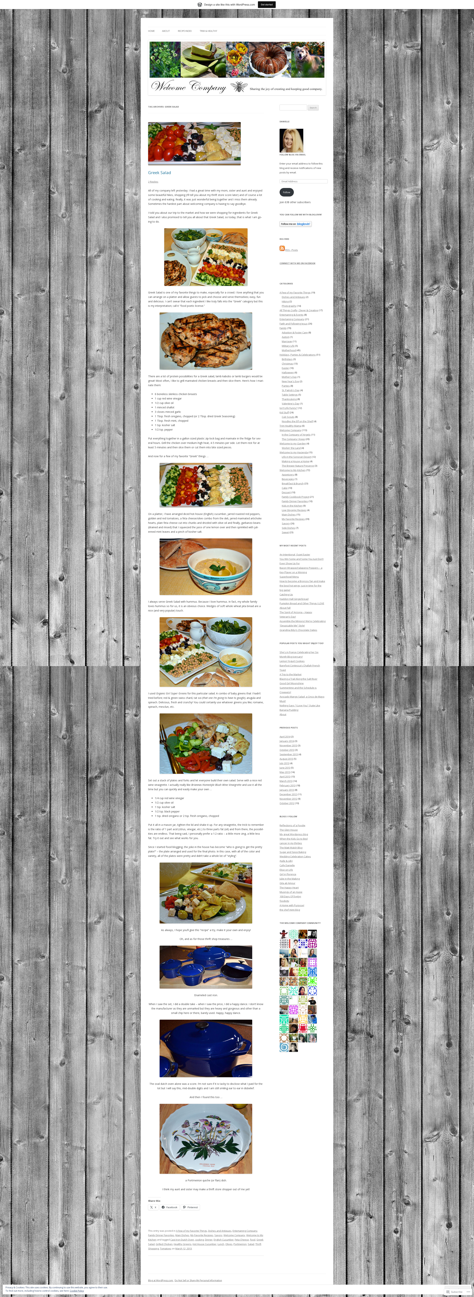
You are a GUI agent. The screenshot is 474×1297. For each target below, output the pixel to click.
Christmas (287, 363)
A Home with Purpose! (292, 905)
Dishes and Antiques (219, 1230)
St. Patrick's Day (291, 390)
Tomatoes (165, 1248)
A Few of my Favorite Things (191, 1230)
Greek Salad (159, 172)
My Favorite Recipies (201, 1235)
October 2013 (287, 750)
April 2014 (285, 736)
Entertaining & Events (291, 314)
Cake (285, 488)
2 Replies (153, 181)
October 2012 (287, 803)
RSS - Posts (291, 250)
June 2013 (285, 767)
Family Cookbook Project (295, 496)
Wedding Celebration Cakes (295, 856)
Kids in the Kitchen (292, 505)
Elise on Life (286, 869)
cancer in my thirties (291, 843)
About (166, 31)
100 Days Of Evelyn (290, 896)
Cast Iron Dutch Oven (182, 1239)
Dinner (209, 1239)
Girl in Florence (288, 874)
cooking (199, 1239)
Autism (285, 337)
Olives (228, 1244)
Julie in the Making (290, 878)
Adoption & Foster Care (295, 332)
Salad (251, 1244)
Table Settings (290, 394)
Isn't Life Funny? (288, 408)
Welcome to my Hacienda (294, 452)
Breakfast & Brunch (293, 483)
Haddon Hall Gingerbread (294, 599)
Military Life (288, 345)
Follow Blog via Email (293, 154)
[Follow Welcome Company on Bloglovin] (296, 225)
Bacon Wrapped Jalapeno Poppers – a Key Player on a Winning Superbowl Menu (301, 572)
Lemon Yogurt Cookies (292, 661)
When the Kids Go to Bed (294, 838)
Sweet (285, 532)
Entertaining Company (245, 1230)
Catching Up (286, 594)
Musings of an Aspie (291, 892)
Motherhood (289, 350)
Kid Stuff (284, 412)
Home (151, 31)
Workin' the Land (291, 448)
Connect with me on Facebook (297, 263)
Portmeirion (240, 1244)
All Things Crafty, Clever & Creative (299, 310)
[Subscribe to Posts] (282, 250)
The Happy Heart (289, 887)
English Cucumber (224, 1239)
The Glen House (289, 829)
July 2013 (284, 763)
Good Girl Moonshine (292, 683)
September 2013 (289, 754)
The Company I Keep (293, 439)
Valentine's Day (290, 403)
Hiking (285, 301)
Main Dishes (182, 1235)
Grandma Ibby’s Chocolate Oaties (298, 630)
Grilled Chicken (164, 1244)
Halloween (288, 372)
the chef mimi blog (290, 909)
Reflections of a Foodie (292, 825)
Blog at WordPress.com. (160, 1280)
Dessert (286, 492)
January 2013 (287, 790)
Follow (286, 192)
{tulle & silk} (286, 861)
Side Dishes (288, 528)
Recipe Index (185, 31)
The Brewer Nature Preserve (298, 465)
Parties (286, 385)
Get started (267, 4)
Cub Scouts (288, 417)
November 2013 (288, 745)
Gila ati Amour (287, 883)
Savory (218, 1235)
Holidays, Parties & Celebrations (298, 354)
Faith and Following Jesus (294, 323)
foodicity (284, 901)
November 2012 (288, 798)
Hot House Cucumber (204, 1244)
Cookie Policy (77, 1290)
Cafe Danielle (287, 865)
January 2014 (287, 741)
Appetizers (288, 474)
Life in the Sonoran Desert (296, 456)
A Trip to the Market (290, 674)
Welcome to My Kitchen (293, 470)
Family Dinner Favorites (161, 1235)
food (252, 1239)
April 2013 (285, 776)
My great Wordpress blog (294, 834)
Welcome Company (234, 1235)
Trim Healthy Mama (290, 425)
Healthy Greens (182, 1244)
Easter (285, 368)
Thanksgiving (289, 399)
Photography (289, 306)
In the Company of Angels (296, 434)
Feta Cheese (242, 1239)
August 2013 (286, 758)
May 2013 (285, 772)
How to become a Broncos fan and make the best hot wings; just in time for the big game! (302, 585)
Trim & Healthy (208, 31)
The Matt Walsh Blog (291, 847)
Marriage (287, 341)
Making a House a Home (295, 461)
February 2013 (288, 785)
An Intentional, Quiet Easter (295, 554)
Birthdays (287, 359)
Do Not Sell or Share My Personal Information (198, 1280)
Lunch (221, 1244)
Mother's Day (289, 377)
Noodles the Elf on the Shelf (297, 421)
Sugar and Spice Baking (293, 852)
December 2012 (288, 794)
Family (283, 328)
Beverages (288, 479)
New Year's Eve (290, 381)
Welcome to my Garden (293, 443)
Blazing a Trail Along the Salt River (298, 679)
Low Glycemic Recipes (294, 510)
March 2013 (286, 781)
